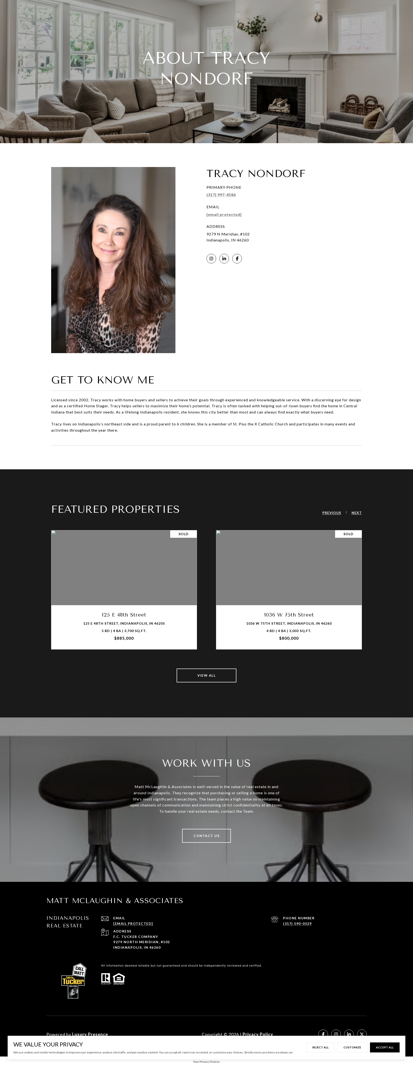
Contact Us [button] (206, 836)
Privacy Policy (258, 1034)
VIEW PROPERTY (124, 590)
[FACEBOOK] (237, 258)
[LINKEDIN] (224, 258)
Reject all (320, 1047)
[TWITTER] (362, 1034)
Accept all (385, 1047)
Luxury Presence (90, 1034)
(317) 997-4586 (221, 194)
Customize (352, 1047)
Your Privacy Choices (206, 1061)
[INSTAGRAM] (211, 258)
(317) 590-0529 (297, 923)
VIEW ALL (206, 675)
